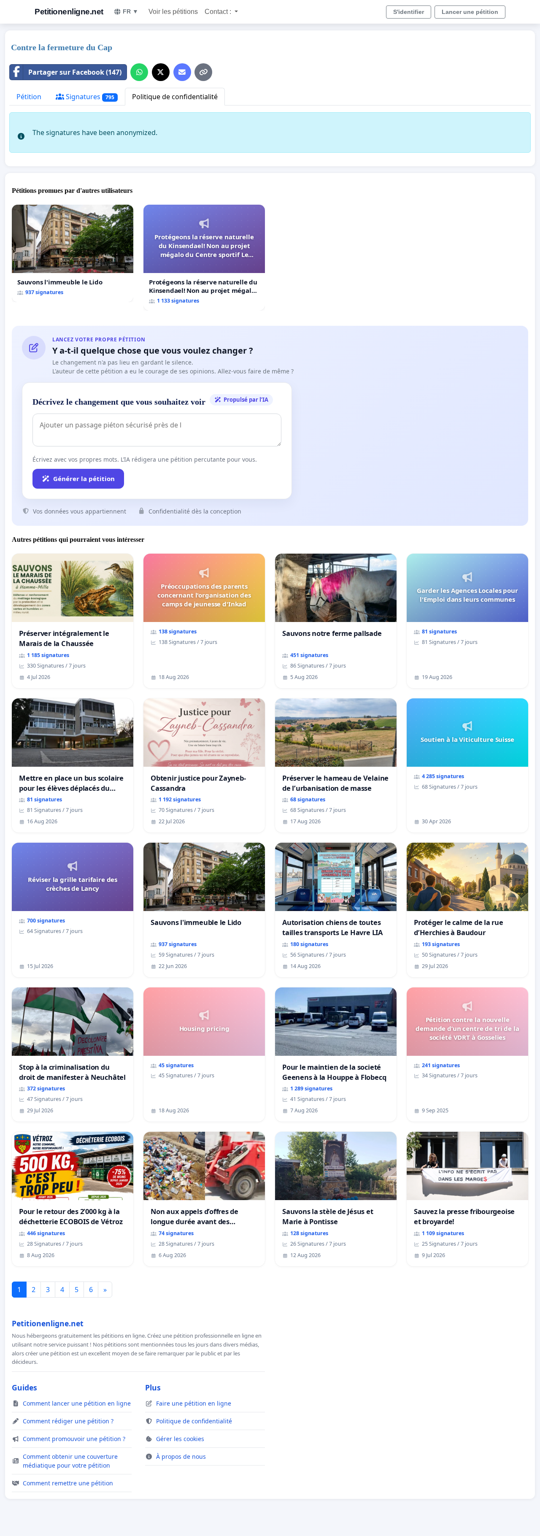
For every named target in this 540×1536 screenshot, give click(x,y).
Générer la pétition (84, 478)
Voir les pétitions (173, 11)
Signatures (89, 96)
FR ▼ (130, 11)
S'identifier (408, 11)
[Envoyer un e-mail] (182, 72)
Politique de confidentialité (175, 96)
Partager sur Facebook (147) (75, 72)
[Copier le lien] (203, 72)
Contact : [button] (219, 11)
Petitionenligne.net (69, 11)
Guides (24, 1387)
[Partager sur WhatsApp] (139, 72)
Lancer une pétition (470, 11)
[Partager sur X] (161, 72)
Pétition (28, 96)
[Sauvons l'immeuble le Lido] (72, 253)
